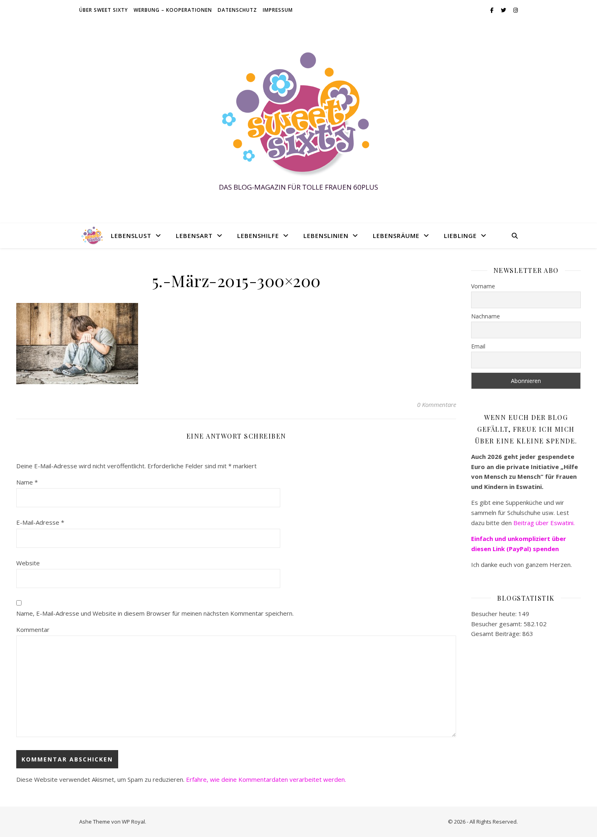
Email (478, 346)
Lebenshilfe (258, 235)
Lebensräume (396, 235)
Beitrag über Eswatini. (544, 523)
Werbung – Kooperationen (173, 9)
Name (27, 482)
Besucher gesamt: (497, 624)
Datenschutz (237, 9)
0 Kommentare (436, 404)
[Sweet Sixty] (298, 114)
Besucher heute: (494, 614)
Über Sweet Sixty (103, 9)
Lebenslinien (325, 235)
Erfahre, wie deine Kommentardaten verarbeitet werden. (266, 779)
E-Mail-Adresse (40, 522)
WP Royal (133, 821)
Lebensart (194, 235)
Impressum (278, 9)
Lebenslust (131, 235)
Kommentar (33, 629)
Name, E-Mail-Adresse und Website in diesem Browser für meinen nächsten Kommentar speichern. (155, 613)
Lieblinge (460, 235)
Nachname (485, 316)
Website (28, 563)
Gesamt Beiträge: (496, 633)
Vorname (483, 286)
